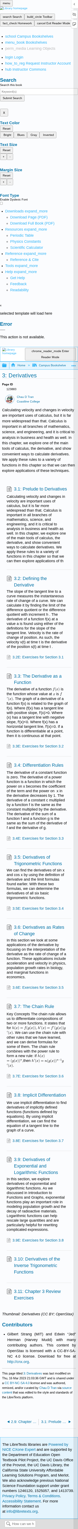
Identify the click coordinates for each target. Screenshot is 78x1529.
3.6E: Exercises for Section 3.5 (38, 987)
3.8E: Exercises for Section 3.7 (38, 1141)
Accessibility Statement (21, 1501)
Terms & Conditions (43, 1496)
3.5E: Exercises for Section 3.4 (38, 908)
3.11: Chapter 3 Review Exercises (37, 1294)
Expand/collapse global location (73, 364)
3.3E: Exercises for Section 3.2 (38, 746)
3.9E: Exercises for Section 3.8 (38, 1240)
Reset (6, 128)
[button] (18, 284)
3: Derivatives (32, 1373)
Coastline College (28, 401)
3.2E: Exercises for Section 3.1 (38, 657)
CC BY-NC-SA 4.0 (17, 1383)
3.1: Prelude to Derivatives (40, 489)
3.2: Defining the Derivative (30, 582)
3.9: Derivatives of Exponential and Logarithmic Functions (36, 1166)
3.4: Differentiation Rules (38, 765)
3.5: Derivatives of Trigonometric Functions (38, 860)
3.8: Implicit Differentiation (40, 1095)
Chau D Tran (25, 397)
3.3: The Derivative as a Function (38, 679)
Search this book (11, 85)
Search (8, 1524)
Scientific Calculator (26, 247)
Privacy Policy (13, 1496)
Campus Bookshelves (53, 365)
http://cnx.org (18, 1362)
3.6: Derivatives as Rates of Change (39, 930)
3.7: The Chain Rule (34, 1006)
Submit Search (12, 98)
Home (21, 365)
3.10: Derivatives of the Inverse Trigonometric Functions (37, 1265)
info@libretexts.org (21, 1511)
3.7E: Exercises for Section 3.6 (38, 1076)
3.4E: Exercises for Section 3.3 (38, 838)
